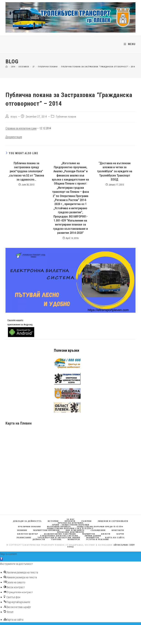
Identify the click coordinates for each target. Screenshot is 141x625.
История (53, 521)
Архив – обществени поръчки (70, 525)
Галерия (86, 521)
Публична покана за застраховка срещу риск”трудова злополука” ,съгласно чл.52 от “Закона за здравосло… (26, 171)
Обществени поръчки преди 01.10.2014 (100, 527)
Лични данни (92, 536)
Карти (120, 534)
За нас (71, 519)
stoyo (13, 116)
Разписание (24, 538)
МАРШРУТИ (88, 534)
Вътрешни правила (59, 527)
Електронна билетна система (59, 536)
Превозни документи (70, 532)
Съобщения (98, 530)
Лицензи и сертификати (113, 521)
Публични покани (66, 116)
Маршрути (92, 538)
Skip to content (8, 554)
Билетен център (27, 534)
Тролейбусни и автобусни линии (59, 538)
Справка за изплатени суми (21, 128)
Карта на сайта (114, 538)
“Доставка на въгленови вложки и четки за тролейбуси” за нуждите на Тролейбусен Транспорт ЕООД (114, 171)
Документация (14, 137)
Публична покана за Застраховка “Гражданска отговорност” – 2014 (98, 67)
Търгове (56, 540)
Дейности (38, 540)
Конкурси (74, 540)
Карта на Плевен (19, 423)
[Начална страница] (7, 67)
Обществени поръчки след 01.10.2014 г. (70, 529)
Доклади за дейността (27, 521)
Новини (22, 530)
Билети (105, 534)
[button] (1, 559)
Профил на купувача (70, 523)
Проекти (70, 521)
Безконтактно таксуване (60, 534)
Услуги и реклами (97, 540)
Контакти (118, 530)
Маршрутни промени (46, 530)
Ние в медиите (75, 530)
